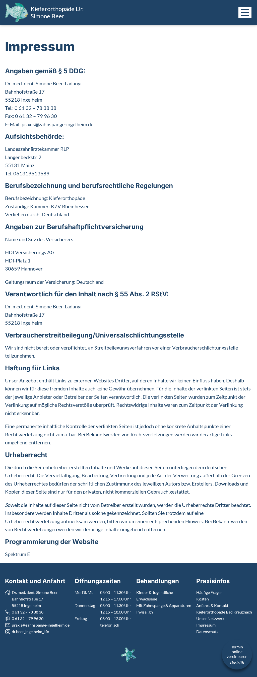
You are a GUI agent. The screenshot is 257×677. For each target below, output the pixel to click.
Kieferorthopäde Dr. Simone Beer (57, 12)
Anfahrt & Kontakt (212, 605)
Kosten (202, 598)
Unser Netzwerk (210, 618)
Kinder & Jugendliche (154, 592)
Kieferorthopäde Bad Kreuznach (224, 612)
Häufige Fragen (209, 592)
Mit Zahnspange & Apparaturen (163, 605)
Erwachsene (146, 598)
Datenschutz (207, 631)
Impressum (206, 625)
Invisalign (144, 612)
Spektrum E (17, 554)
